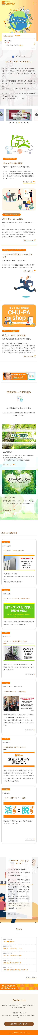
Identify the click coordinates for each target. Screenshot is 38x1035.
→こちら (21, 45)
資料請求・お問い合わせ (19, 1024)
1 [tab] (10, 122)
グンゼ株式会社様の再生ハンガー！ (15, 969)
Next (34, 44)
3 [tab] (16, 122)
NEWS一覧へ (30, 977)
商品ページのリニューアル (12, 948)
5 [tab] (21, 122)
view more (29, 674)
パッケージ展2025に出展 (12, 955)
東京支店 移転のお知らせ (12, 962)
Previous (32, 48)
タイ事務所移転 (8, 941)
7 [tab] (27, 122)
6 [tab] (24, 122)
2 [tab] (13, 122)
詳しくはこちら (27, 182)
